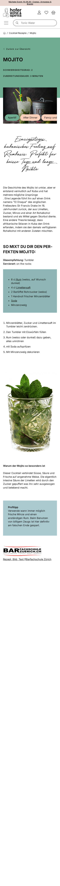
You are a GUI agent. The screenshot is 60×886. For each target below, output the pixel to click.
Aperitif (12, 117)
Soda (14, 300)
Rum (18, 279)
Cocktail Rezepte (17, 33)
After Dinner (30, 117)
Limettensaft (23, 287)
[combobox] (35, 23)
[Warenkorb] (53, 12)
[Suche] (16, 23)
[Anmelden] (39, 12)
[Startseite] (4, 33)
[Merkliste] (46, 12)
